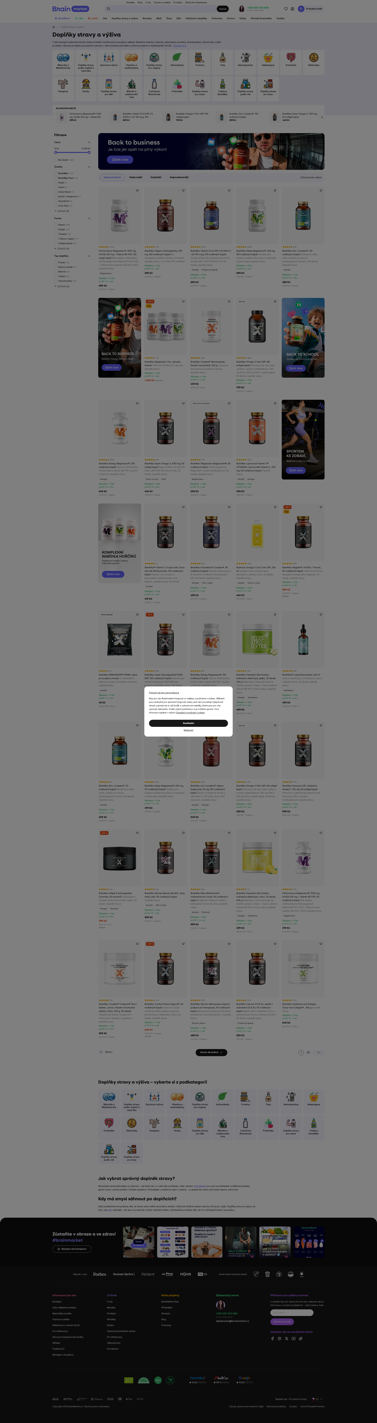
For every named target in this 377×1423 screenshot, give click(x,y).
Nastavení (188, 730)
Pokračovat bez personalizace (164, 692)
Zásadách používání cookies (190, 712)
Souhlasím (188, 723)
